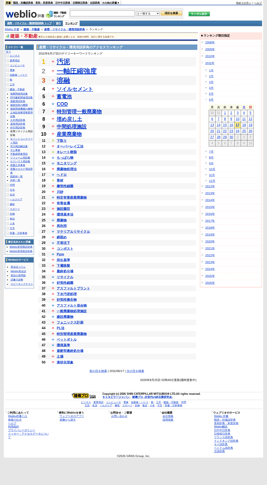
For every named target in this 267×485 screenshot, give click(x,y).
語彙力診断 (17, 279)
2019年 (210, 234)
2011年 (209, 63)
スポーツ (15, 209)
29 (225, 137)
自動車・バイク (18, 75)
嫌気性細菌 (65, 186)
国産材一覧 (16, 176)
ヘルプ (258, 2)
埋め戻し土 (69, 119)
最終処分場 (65, 271)
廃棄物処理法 (67, 169)
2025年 (210, 276)
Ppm (60, 254)
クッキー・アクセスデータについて (28, 435)
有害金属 (63, 203)
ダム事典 (15, 150)
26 (250, 131)
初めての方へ (243, 2)
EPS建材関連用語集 (21, 97)
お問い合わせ (119, 416)
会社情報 (167, 416)
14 (218, 125)
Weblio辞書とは (17, 416)
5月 (211, 93)
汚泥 (63, 61)
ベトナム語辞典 (223, 447)
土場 (60, 356)
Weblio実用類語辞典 (21, 246)
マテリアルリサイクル (73, 231)
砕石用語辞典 (17, 127)
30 (231, 137)
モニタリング (67, 163)
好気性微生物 (67, 299)
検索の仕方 (15, 419)
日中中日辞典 (62, 2)
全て (8, 52)
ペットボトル (67, 339)
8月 (211, 157)
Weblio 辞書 (12, 29)
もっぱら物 (65, 157)
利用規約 (13, 426)
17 (237, 125)
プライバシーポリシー (21, 430)
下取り (62, 140)
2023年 (210, 262)
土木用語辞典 (17, 120)
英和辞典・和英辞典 (226, 423)
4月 (211, 88)
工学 (12, 84)
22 (225, 131)
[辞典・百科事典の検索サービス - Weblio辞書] (25, 16)
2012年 (210, 186)
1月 (211, 70)
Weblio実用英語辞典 (21, 251)
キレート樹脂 (67, 152)
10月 (212, 169)
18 (244, 125)
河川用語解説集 (19, 146)
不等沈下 (63, 243)
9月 (211, 163)
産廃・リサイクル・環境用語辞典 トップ (29, 23)
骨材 (60, 180)
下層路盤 (63, 265)
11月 (212, 175)
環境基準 (63, 345)
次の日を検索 (135, 371)
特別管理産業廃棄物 (72, 334)
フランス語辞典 (223, 437)
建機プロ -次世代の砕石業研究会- (152, 397)
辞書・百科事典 (18, 233)
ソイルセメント (75, 89)
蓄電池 (64, 96)
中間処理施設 (72, 126)
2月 (211, 76)
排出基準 (63, 260)
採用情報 (167, 419)
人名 (12, 223)
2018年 (210, 227)
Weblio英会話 (18, 271)
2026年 (210, 282)
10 (237, 119)
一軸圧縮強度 (77, 71)
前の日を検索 (98, 371)
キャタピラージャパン (116, 397)
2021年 (210, 248)
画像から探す (68, 419)
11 (244, 119)
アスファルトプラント (73, 288)
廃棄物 (62, 220)
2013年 (210, 193)
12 (250, 119)
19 (250, 125)
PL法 (60, 328)
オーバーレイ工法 (70, 146)
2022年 (210, 255)
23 (231, 131)
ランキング (71, 23)
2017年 (210, 220)
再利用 (62, 226)
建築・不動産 (32, 29)
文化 (12, 189)
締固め (62, 237)
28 (218, 137)
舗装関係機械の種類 (21, 108)
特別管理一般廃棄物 (79, 111)
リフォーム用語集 (20, 157)
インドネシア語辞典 (226, 440)
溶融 (63, 80)
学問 (12, 185)
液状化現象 (65, 362)
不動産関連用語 (19, 153)
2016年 (210, 214)
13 (212, 125)
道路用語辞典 (17, 123)
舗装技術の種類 (19, 105)
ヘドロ (62, 174)
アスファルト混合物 (72, 305)
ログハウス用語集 (20, 161)
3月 (211, 82)
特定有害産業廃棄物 (72, 197)
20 (212, 131)
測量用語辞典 (17, 101)
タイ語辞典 (221, 444)
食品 (12, 218)
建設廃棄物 (65, 317)
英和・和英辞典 (44, 2)
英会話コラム (18, 266)
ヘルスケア (16, 199)
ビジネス (15, 55)
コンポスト (65, 248)
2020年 (210, 241)
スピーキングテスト (22, 284)
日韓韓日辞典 (80, 2)
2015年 (210, 207)
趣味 (12, 204)
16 (231, 125)
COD (62, 104)
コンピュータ (17, 65)
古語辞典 (95, 2)
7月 (211, 151)
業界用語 (15, 60)
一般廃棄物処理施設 (72, 311)
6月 (211, 99)
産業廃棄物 (69, 134)
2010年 (210, 56)
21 (218, 131)
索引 (58, 23)
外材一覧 (15, 180)
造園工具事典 (17, 165)
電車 (12, 70)
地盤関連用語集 (19, 93)
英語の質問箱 (18, 275)
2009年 (210, 49)
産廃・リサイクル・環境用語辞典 (64, 29)
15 (225, 125)
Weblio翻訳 (221, 426)
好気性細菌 (65, 282)
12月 (212, 181)
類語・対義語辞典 (23, 2)
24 (237, 131)
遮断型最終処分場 (70, 351)
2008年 (210, 42)
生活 (12, 194)
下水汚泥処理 (67, 294)
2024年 (210, 269)
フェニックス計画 (70, 322)
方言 (12, 228)
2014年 (210, 200)
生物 (12, 213)
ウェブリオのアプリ (72, 416)
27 (212, 137)
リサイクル (65, 277)
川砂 (60, 192)
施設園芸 (63, 209)
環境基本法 (65, 214)
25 (244, 131)
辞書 (8, 2)
